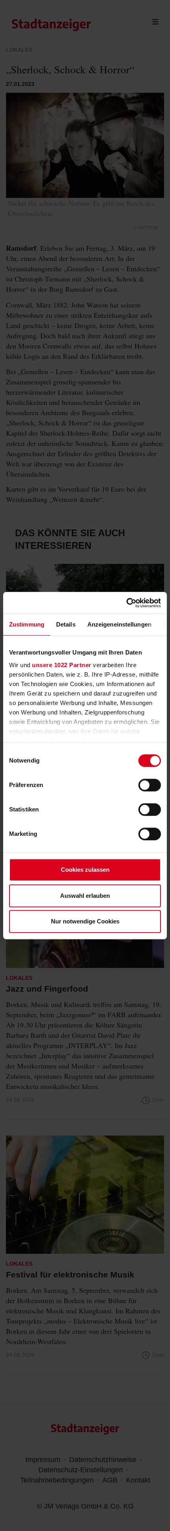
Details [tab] (66, 624)
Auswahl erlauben (85, 895)
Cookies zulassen (85, 869)
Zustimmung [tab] (26, 624)
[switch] (149, 785)
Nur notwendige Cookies (85, 921)
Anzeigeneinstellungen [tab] (119, 624)
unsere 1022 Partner (61, 665)
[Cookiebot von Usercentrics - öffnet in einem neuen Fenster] (126, 603)
